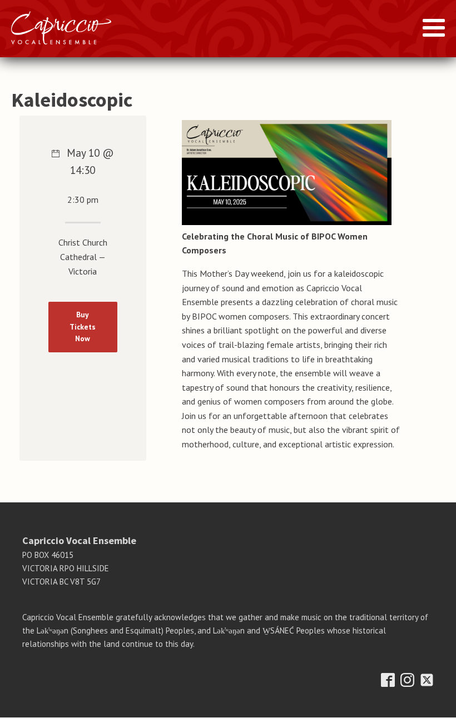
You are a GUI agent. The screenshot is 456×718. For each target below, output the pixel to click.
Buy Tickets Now (83, 327)
